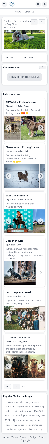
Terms (14, 437)
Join (22, 77)
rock (41, 425)
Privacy (42, 437)
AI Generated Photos (18, 337)
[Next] (41, 128)
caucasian (10, 406)
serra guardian (20, 429)
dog (42, 406)
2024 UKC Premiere (17, 195)
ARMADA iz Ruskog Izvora (21, 102)
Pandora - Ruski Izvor (14, 21)
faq (33, 415)
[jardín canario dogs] (21, 318)
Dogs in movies (14, 240)
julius (22, 420)
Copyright (25, 440)
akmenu (11, 402)
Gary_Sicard (12, 24)
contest (28, 406)
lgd (27, 420)
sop (40, 429)
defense (35, 406)
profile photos (31, 425)
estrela (23, 411)
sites (36, 429)
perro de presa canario (19, 292)
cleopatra (20, 406)
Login (12, 77)
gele (43, 415)
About (6, 437)
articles (20, 402)
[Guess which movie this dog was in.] (20, 273)
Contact (23, 437)
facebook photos (21, 415)
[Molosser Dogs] (12, 4)
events (30, 411)
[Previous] (8, 128)
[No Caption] (34, 21)
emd (7, 411)
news (8, 425)
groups (12, 420)
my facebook (37, 420)
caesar (37, 402)
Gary (18, 244)
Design (33, 437)
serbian (9, 429)
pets (22, 425)
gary (38, 415)
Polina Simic (23, 106)
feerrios (21, 296)
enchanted (14, 411)
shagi (30, 429)
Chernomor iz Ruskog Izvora (22, 147)
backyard (29, 402)
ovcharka (15, 425)
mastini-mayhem (25, 199)
